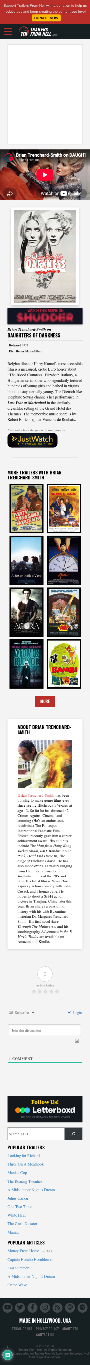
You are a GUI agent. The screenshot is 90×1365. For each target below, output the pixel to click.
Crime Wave (17, 1284)
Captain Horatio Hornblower (30, 1259)
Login (77, 1012)
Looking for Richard (24, 1155)
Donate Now (46, 18)
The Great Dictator (22, 1223)
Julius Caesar (18, 1198)
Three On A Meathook (26, 1164)
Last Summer (18, 1267)
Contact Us (45, 1334)
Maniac (13, 1232)
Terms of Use (22, 1328)
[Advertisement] (45, 94)
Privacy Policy (47, 1328)
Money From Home (30, 1250)
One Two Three (20, 1206)
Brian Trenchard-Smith (36, 795)
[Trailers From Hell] (24, 31)
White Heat (17, 1215)
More (45, 701)
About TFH (70, 1328)
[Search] (73, 1134)
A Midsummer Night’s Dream (31, 1189)
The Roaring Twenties (25, 1181)
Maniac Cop (17, 1172)
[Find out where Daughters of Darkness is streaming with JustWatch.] (45, 440)
